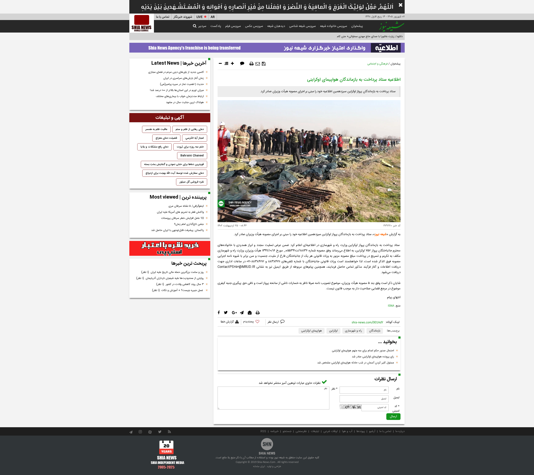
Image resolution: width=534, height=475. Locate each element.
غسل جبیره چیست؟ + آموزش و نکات (178, 290)
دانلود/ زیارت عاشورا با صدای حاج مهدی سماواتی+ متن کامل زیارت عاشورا (362, 36)
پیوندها (360, 431)
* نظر (334, 389)
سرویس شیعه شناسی (302, 26)
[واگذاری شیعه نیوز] (267, 46)
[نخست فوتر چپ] (167, 454)
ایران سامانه (259, 466)
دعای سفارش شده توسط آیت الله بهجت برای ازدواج (175, 173)
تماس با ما (162, 17)
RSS (263, 431)
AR (213, 17)
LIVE (199, 17)
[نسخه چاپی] (251, 63)
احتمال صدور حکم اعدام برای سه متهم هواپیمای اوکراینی (363, 350)
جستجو (287, 431)
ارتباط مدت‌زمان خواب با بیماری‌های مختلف (180, 96)
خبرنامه (274, 431)
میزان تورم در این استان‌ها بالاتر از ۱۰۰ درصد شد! (177, 90)
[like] (253, 322)
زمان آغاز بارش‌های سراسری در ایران (183, 78)
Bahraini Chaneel (192, 155)
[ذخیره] (264, 63)
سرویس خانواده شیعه (333, 26)
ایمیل (396, 397)
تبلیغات (315, 431)
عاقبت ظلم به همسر (156, 129)
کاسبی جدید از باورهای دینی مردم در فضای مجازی (176, 72)
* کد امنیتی (395, 408)
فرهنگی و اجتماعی (377, 64)
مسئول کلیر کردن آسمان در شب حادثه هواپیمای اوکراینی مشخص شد (355, 362)
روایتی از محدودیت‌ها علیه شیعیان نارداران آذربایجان (170, 278)
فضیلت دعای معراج (166, 138)
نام (398, 389)
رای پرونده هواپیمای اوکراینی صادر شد (373, 356)
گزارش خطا (227, 321)
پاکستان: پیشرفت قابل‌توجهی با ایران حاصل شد (177, 230)
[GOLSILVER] (169, 248)
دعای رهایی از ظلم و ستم (190, 129)
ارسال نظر (274, 322)
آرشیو (372, 431)
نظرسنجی (301, 431)
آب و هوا (347, 431)
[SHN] (141, 23)
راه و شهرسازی (353, 330)
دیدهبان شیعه (276, 26)
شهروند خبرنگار (183, 17)
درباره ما (400, 431)
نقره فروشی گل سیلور (191, 182)
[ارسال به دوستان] (258, 63)
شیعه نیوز (381, 234)
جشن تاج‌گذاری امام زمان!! (188, 224)
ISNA (391, 306)
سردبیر (202, 26)
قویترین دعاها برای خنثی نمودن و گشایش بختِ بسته (174, 164)
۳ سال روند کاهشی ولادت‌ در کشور (180, 284)
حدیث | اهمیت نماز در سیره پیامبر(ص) (182, 84)
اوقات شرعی (330, 431)
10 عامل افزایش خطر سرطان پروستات (182, 218)
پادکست (215, 26)
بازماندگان (374, 330)
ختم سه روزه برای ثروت (190, 147)
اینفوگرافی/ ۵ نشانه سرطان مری (186, 206)
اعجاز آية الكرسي (194, 138)
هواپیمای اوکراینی (311, 330)
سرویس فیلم (233, 26)
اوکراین (333, 330)
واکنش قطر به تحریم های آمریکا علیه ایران (180, 212)
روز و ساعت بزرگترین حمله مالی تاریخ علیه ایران (172, 272)
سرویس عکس (254, 26)
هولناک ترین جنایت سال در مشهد (185, 102)
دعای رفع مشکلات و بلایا (154, 147)
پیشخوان (357, 26)
